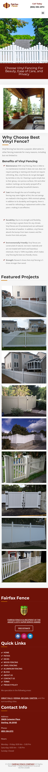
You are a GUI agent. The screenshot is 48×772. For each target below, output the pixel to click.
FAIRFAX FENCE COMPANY (23, 764)
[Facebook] (18, 636)
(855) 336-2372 (37, 7)
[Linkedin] (30, 636)
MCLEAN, (25, 698)
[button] (43, 13)
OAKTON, (33, 698)
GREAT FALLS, (7, 698)
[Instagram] (24, 636)
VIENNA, (17, 698)
